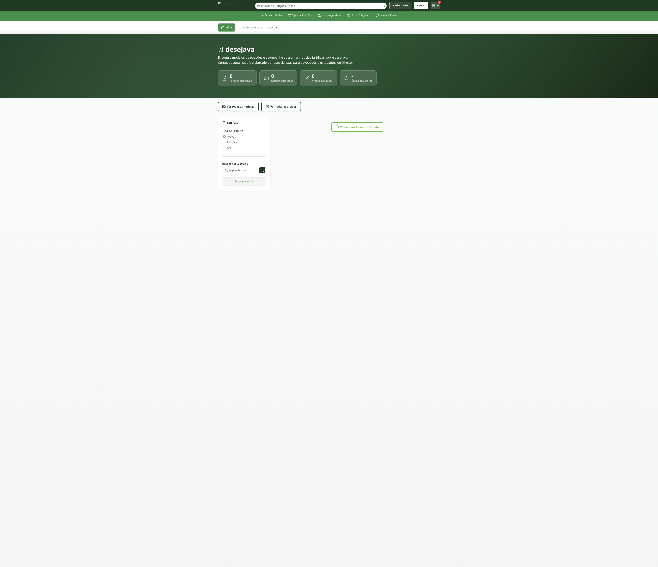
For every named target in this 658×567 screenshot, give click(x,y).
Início (229, 27)
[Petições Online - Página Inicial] (235, 5)
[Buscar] (383, 5)
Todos (230, 136)
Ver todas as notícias (240, 106)
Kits (229, 147)
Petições (232, 142)
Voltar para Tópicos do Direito (359, 127)
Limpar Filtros (246, 181)
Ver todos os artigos (283, 106)
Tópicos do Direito (251, 27)
